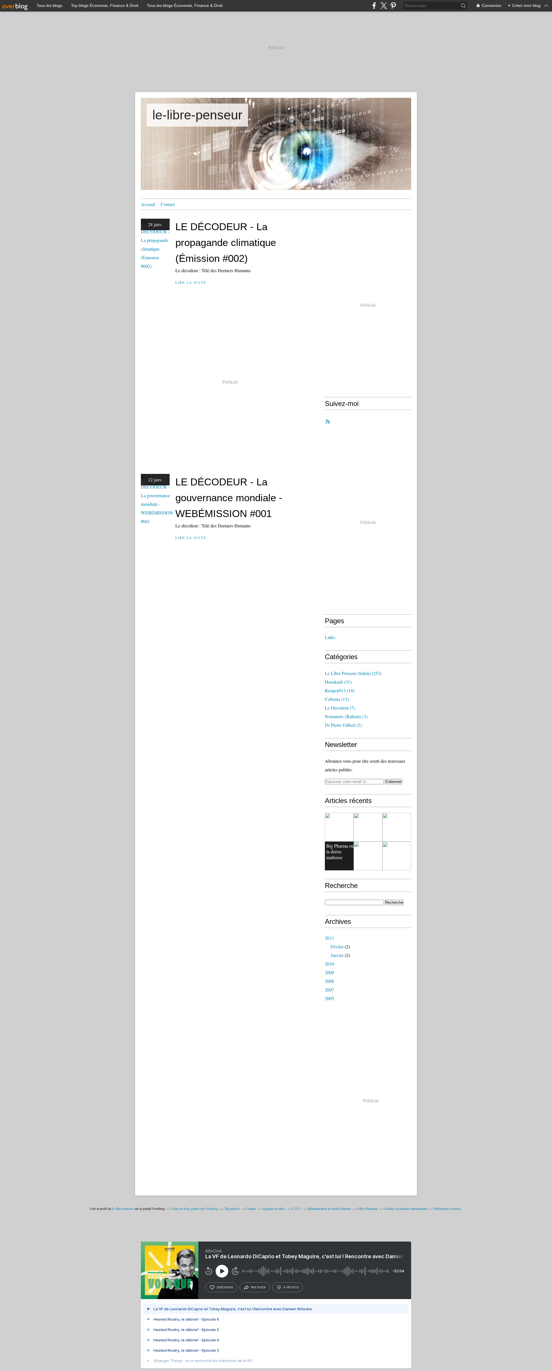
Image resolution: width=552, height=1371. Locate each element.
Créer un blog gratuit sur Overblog (194, 1208)
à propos (291, 1287)
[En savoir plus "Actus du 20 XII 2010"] (368, 856)
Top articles (232, 1208)
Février (337, 946)
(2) (343, 725)
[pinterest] (393, 5)
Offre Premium (367, 1208)
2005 (329, 998)
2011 (329, 938)
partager (258, 1287)
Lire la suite (190, 282)
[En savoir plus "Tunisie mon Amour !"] (396, 827)
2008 (329, 981)
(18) (339, 690)
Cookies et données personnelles (406, 1208)
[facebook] (374, 5)
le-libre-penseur (197, 115)
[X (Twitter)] (383, 5)
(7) (340, 708)
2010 (329, 964)
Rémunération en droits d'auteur (329, 1208)
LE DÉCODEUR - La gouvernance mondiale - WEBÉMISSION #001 (228, 497)
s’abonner (224, 1287)
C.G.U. (297, 1208)
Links (330, 637)
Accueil (148, 204)
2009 (329, 972)
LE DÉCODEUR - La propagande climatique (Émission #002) (225, 242)
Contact (168, 204)
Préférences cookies (447, 1208)
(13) (337, 699)
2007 (329, 990)
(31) (338, 682)
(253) (353, 673)
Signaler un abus (274, 1208)
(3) (346, 716)
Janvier (337, 955)
